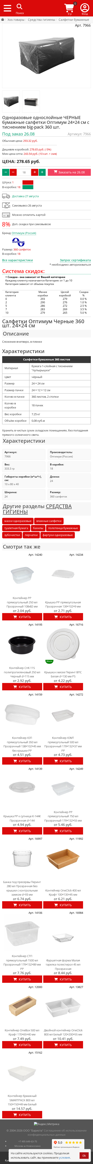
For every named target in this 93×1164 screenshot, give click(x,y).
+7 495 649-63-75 (27, 1141)
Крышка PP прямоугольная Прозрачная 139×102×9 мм (63, 604)
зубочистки (12, 535)
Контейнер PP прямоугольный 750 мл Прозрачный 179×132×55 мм (63, 816)
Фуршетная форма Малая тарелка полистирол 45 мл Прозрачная (63, 964)
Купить (24, 617)
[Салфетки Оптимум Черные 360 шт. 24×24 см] (11, 101)
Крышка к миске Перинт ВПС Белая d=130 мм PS (63, 674)
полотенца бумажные (63, 528)
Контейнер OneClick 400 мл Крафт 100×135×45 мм (63, 892)
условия (64, 1157)
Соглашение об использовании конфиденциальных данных (57, 1132)
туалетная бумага (16, 528)
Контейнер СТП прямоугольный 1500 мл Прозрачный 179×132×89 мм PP (22, 962)
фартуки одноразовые (58, 535)
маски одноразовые (17, 521)
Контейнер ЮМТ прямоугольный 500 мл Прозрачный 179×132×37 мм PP (63, 744)
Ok (84, 1155)
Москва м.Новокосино (27, 1146)
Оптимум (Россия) (24, 233)
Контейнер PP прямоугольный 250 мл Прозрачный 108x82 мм (22, 602)
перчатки (31, 535)
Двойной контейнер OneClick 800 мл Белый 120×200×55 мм (63, 1032)
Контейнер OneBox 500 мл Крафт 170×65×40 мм (22, 1032)
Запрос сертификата (75, 260)
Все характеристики (17, 260)
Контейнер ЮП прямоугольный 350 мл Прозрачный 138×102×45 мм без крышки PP (22, 744)
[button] (84, 8)
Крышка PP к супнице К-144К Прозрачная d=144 (22, 818)
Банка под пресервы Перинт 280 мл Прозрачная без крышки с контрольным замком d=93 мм (22, 888)
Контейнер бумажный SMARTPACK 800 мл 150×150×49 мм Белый (22, 1100)
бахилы (38, 528)
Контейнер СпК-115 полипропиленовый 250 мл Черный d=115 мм (22, 672)
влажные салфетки (48, 521)
